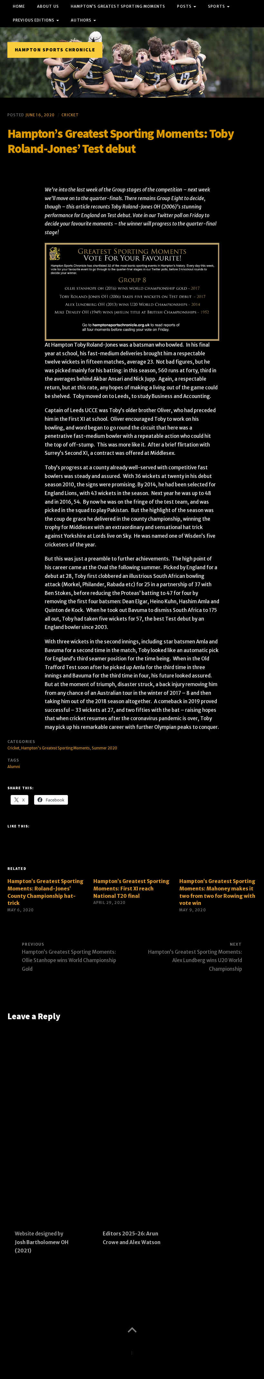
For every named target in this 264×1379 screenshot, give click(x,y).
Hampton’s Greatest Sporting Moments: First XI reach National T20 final (131, 888)
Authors (81, 20)
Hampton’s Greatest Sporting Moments (118, 6)
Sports (216, 6)
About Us (48, 6)
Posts (184, 6)
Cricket (70, 115)
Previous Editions (33, 20)
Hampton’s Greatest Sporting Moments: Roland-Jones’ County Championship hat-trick (45, 892)
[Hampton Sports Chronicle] (132, 62)
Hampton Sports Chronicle (55, 50)
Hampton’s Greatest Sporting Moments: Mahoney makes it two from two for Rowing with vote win (217, 892)
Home (19, 6)
